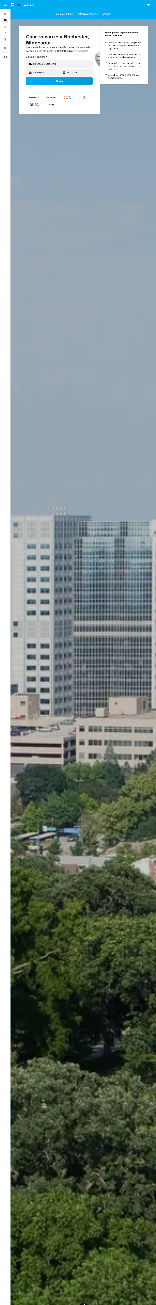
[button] (5, 4)
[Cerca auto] (5, 27)
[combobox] (37, 56)
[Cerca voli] (5, 14)
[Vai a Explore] (5, 39)
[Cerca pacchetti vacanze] (5, 33)
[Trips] (5, 48)
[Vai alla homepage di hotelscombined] (23, 4)
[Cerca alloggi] (5, 20)
